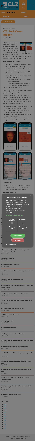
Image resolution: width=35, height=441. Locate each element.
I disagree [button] (17, 240)
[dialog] (17, 220)
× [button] (30, 195)
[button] (17, 215)
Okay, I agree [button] (18, 236)
